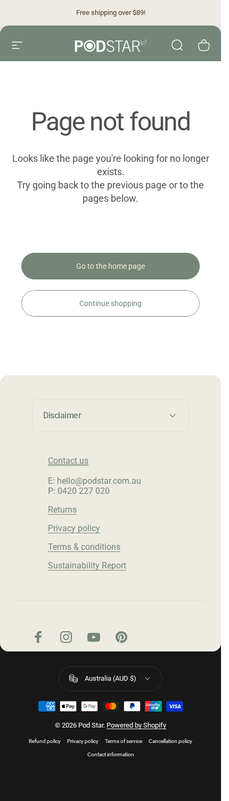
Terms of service (123, 741)
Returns (62, 510)
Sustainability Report (87, 565)
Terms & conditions (84, 547)
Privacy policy (74, 528)
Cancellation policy (170, 741)
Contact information (110, 754)
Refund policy (45, 741)
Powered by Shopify (136, 725)
